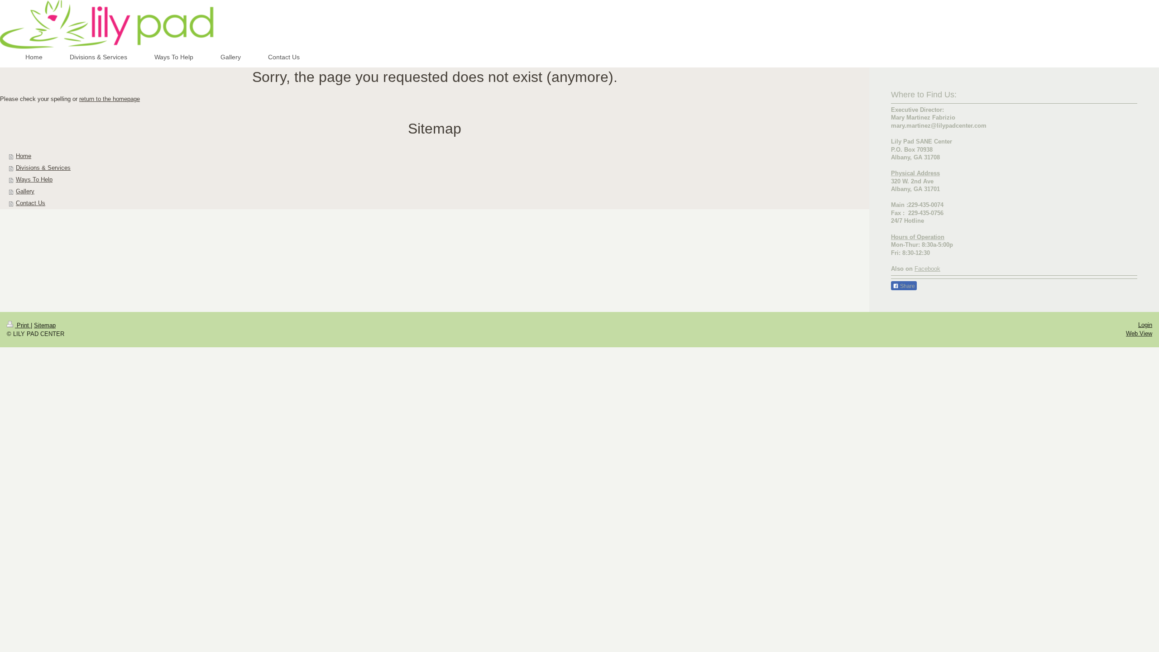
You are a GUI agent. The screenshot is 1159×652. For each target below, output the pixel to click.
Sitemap (45, 325)
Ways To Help (34, 179)
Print (23, 325)
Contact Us (30, 203)
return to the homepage (109, 99)
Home (23, 156)
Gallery (25, 191)
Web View (1139, 333)
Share (907, 286)
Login (1145, 324)
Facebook (927, 268)
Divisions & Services (43, 167)
